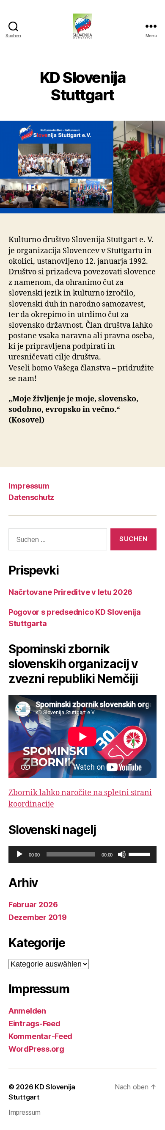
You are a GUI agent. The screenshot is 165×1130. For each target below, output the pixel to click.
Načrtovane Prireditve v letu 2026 (70, 592)
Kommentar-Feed (40, 1036)
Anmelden (27, 1010)
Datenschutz (31, 497)
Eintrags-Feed (34, 1023)
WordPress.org (36, 1048)
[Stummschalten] (122, 854)
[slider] (140, 853)
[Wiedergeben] (19, 854)
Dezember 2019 (37, 917)
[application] (82, 854)
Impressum (29, 485)
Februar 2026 (33, 904)
